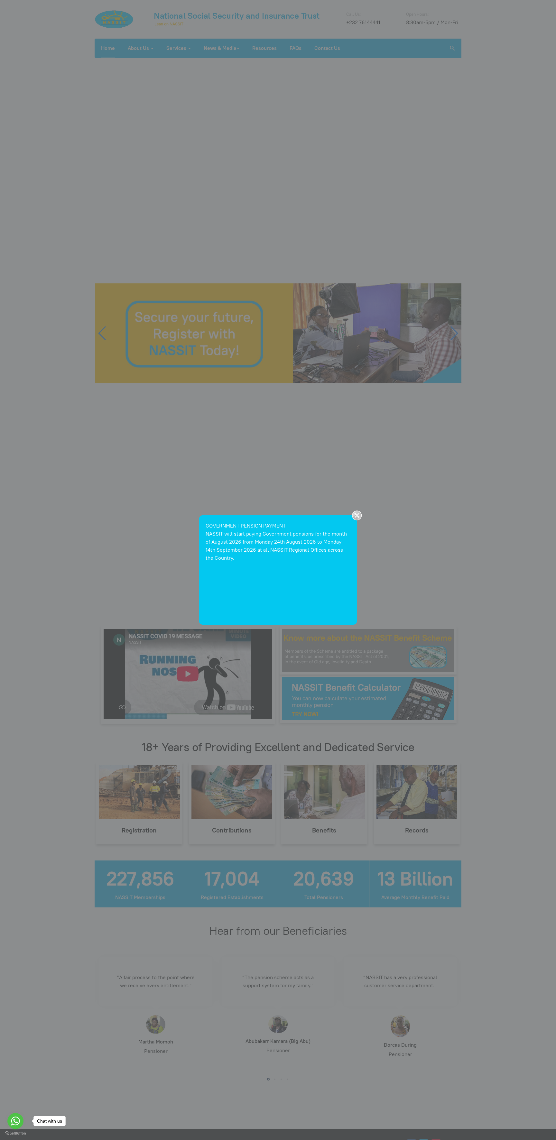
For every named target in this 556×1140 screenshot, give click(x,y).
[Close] (357, 515)
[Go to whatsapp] (15, 1121)
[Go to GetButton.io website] (15, 1133)
